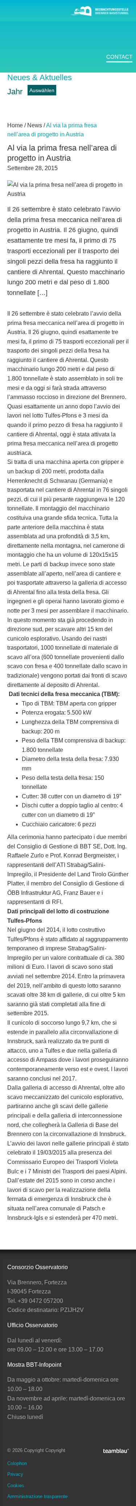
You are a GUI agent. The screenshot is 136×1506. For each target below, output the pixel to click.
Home (15, 125)
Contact (119, 57)
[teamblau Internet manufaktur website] (116, 1449)
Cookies (15, 1485)
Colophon (17, 1463)
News (16, 107)
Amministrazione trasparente (37, 1496)
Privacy (15, 1474)
